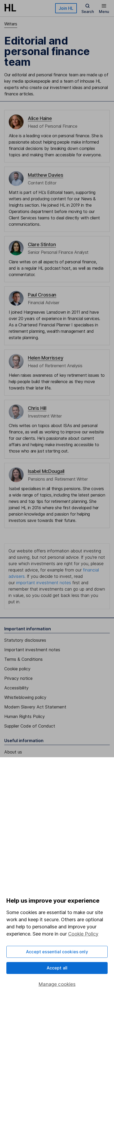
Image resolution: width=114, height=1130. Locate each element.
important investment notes (43, 582)
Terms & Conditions (23, 659)
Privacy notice (18, 678)
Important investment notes (32, 649)
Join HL (66, 8)
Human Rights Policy (24, 716)
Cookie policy (17, 668)
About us (13, 752)
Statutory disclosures (25, 640)
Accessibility (16, 687)
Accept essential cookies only (57, 951)
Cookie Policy (83, 934)
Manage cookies (57, 984)
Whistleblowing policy (25, 697)
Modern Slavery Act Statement (35, 707)
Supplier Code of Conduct (29, 726)
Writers (10, 23)
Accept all (57, 968)
